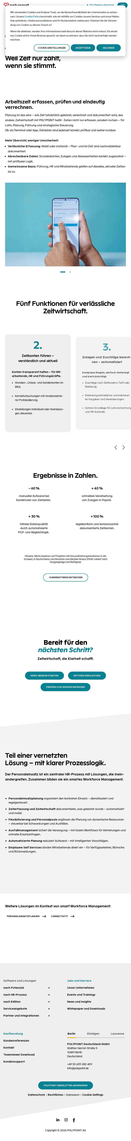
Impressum (72, 1095)
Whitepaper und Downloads (86, 1008)
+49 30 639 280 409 (79, 1064)
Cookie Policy (32, 16)
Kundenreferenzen (16, 1040)
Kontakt (8, 1047)
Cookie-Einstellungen (52, 47)
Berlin (71, 1033)
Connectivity (59, 916)
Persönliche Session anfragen (65, 687)
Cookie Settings (92, 1095)
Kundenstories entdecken (66, 577)
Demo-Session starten (45, 675)
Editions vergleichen (87, 675)
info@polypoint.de (78, 1068)
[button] (62, 271)
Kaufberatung (13, 1033)
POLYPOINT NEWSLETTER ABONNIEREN (66, 1085)
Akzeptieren (83, 47)
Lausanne (117, 1033)
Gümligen (93, 1033)
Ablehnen (108, 47)
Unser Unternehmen (80, 988)
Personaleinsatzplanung (23, 916)
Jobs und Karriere (79, 981)
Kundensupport (14, 1061)
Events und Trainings (81, 995)
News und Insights (79, 1001)
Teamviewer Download (19, 1054)
